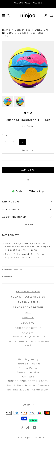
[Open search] (8, 15)
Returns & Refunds (28, 363)
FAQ (28, 312)
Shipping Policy (28, 359)
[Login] (45, 15)
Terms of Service (28, 372)
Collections (23, 29)
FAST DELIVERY (10, 235)
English (26, 404)
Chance (28, 113)
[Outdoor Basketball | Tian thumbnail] (7, 101)
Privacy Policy (28, 368)
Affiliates (28, 376)
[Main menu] (3, 15)
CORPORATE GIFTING (28, 328)
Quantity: (28, 150)
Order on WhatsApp (30, 191)
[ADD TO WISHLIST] (28, 180)
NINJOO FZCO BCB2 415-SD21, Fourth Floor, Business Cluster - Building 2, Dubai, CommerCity (28, 385)
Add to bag (27, 170)
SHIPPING (28, 317)
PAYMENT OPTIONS (12, 270)
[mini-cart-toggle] (51, 15)
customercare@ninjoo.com (28, 336)
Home (6, 29)
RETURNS (7, 276)
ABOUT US (28, 323)
